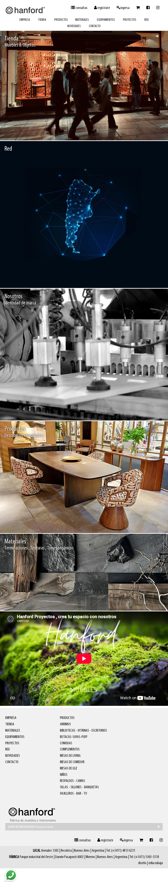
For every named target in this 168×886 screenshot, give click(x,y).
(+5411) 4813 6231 (123, 851)
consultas (81, 8)
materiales (82, 20)
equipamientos (106, 20)
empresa (24, 20)
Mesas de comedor (134, 523)
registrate (103, 8)
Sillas (116, 523)
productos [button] (61, 20)
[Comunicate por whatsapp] (11, 875)
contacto (95, 26)
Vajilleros (154, 523)
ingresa (125, 8)
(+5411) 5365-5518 (146, 857)
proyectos (129, 20)
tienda (42, 20)
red (146, 20)
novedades (74, 26)
